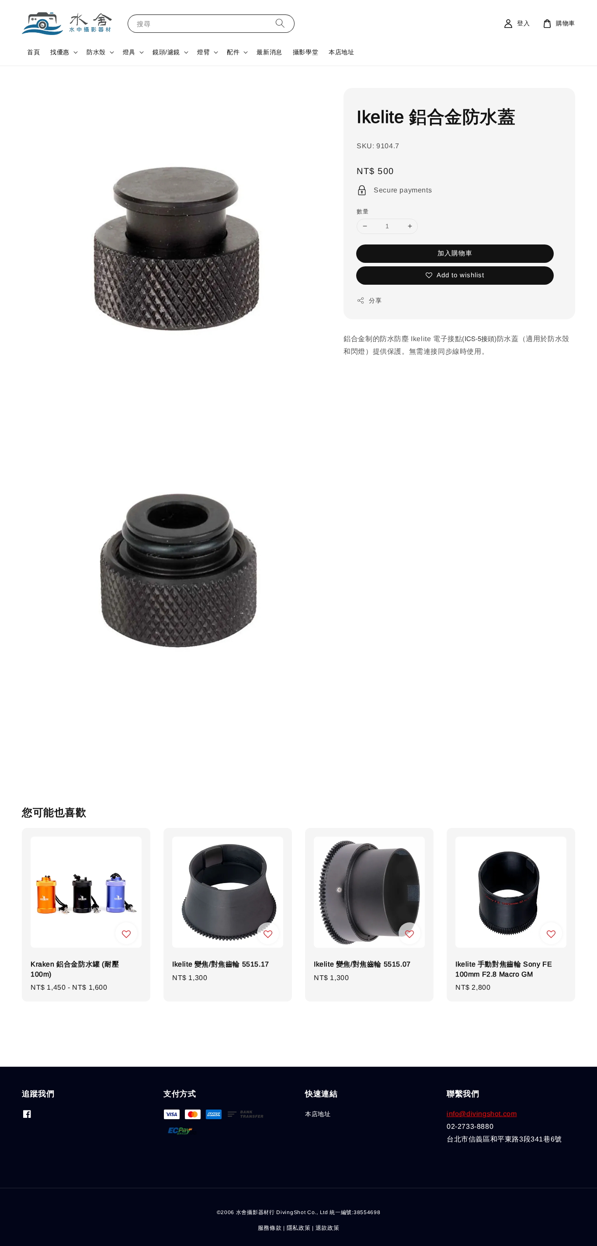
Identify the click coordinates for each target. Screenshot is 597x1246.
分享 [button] (375, 300)
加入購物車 (454, 253)
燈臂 (203, 52)
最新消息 (269, 52)
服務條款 (270, 1228)
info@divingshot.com (482, 1113)
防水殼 (96, 52)
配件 (233, 52)
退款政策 (328, 1228)
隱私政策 (299, 1228)
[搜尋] (280, 23)
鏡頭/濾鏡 (166, 52)
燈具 (129, 52)
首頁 (33, 52)
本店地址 (341, 52)
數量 (362, 211)
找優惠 (59, 52)
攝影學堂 (305, 52)
